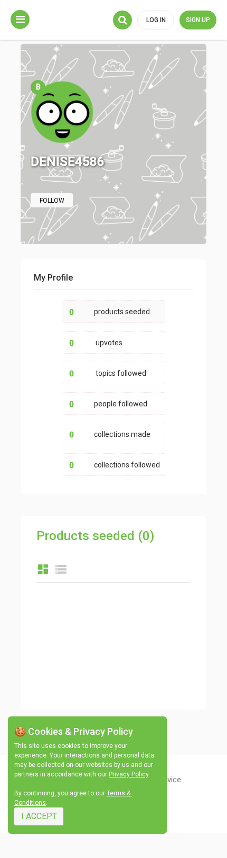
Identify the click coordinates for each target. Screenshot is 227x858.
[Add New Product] (20, 19)
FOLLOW (52, 200)
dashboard (43, 569)
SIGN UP (198, 20)
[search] (122, 20)
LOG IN (156, 20)
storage (61, 569)
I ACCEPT (39, 816)
